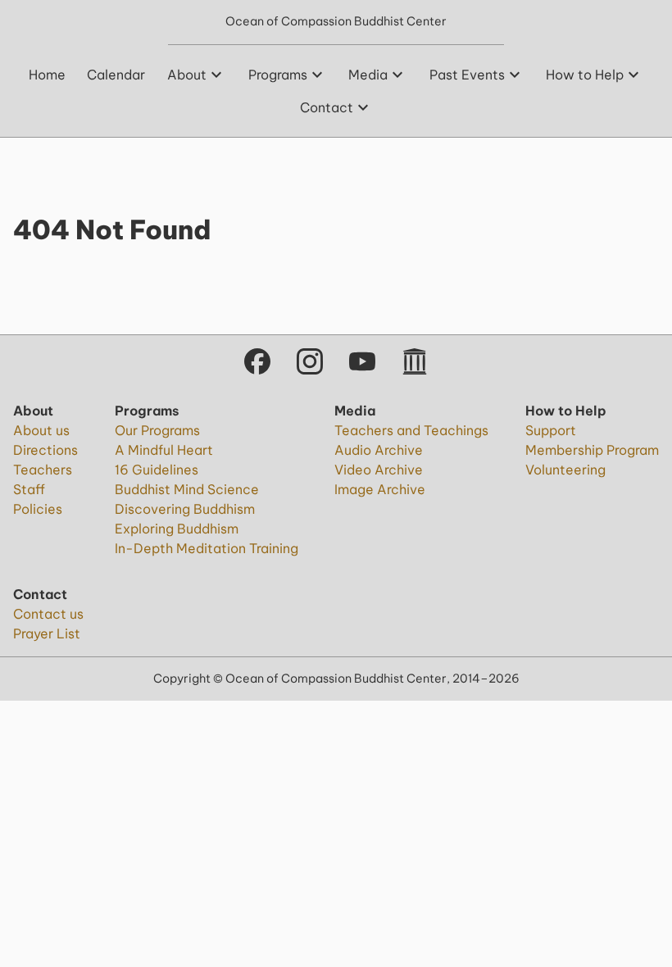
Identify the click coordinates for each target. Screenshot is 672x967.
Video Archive (378, 469)
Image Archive (379, 489)
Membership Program (592, 450)
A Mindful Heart (164, 450)
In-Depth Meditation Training (206, 548)
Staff (29, 489)
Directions (45, 450)
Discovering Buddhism (185, 509)
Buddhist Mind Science (187, 489)
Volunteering (565, 469)
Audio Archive (378, 450)
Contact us (48, 614)
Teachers (42, 469)
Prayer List (46, 633)
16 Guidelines (156, 469)
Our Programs (157, 430)
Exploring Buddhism (176, 528)
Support (550, 430)
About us (41, 430)
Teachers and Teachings (411, 430)
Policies (37, 509)
